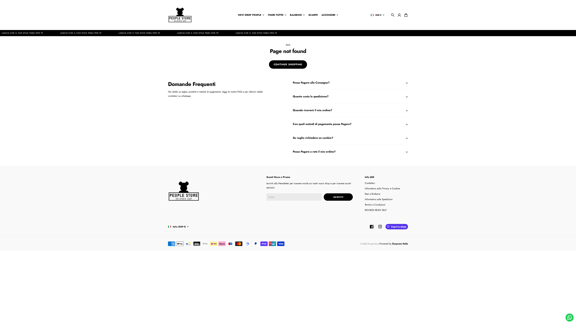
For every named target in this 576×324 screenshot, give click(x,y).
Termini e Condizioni (375, 204)
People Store (373, 243)
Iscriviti (338, 197)
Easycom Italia (400, 243)
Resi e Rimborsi (372, 194)
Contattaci (370, 183)
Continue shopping (288, 64)
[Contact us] (570, 318)
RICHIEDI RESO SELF (376, 210)
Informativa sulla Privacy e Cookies (382, 188)
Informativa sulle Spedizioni (379, 199)
